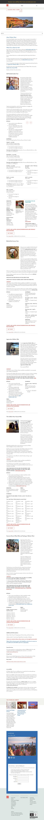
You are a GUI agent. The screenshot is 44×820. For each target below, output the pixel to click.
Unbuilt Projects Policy (33, 803)
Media (12, 799)
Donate (31, 800)
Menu (22, 5)
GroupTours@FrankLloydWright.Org (25, 657)
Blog (12, 807)
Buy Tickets (10, 233)
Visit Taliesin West (24, 797)
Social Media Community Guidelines (13, 804)
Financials (13, 797)
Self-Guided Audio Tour (20, 588)
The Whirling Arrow (12, 700)
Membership (32, 799)
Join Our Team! (33, 801)
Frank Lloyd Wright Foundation (15, 801)
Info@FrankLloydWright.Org (12, 652)
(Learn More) (28, 221)
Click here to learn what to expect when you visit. (16, 661)
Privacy (12, 808)
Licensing (32, 797)
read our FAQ (11, 332)
